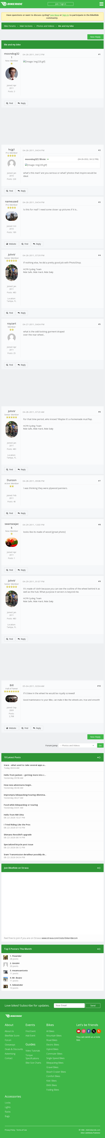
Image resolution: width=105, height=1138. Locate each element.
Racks (8, 1111)
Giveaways (10, 1044)
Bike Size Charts (33, 1062)
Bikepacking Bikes (54, 1062)
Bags (7, 1116)
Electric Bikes (52, 1044)
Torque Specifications (32, 1057)
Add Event (30, 1035)
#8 (99, 524)
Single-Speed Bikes (55, 1058)
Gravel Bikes (52, 1067)
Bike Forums (10, 26)
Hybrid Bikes (52, 1049)
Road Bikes (51, 1040)
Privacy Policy (10, 1130)
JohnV (11, 254)
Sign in (63, 4)
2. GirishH (14, 963)
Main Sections (26, 26)
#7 (99, 481)
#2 (99, 150)
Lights (8, 1107)
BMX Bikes (51, 1085)
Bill (12, 685)
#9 (99, 581)
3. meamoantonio (19, 970)
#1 (99, 54)
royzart (11, 323)
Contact (8, 1058)
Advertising (10, 1053)
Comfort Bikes (53, 1076)
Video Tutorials (33, 1050)
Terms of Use (21, 1130)
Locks (8, 1102)
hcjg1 (11, 149)
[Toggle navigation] (101, 4)
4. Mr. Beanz (16, 977)
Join (57, 4)
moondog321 (11, 55)
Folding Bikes (52, 1089)
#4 (99, 255)
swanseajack (12, 525)
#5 (99, 324)
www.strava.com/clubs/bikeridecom (60, 938)
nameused (11, 201)
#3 (99, 202)
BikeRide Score (12, 1035)
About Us (9, 1031)
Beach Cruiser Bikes (56, 1071)
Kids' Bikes (51, 1080)
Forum (8, 1040)
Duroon (11, 480)
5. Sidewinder (16, 984)
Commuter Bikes (54, 1053)
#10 (98, 686)
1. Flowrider (15, 956)
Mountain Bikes (54, 1035)
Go (100, 745)
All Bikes (50, 1031)
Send (92, 1005)
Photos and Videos (45, 26)
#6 (99, 412)
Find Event (31, 1031)
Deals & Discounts (14, 1049)
